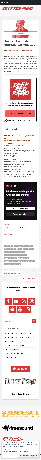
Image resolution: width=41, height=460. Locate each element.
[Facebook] (8, 301)
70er (11, 246)
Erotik (30, 246)
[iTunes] (31, 301)
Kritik (31, 51)
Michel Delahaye (23, 258)
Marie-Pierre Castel (10, 258)
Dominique (18, 246)
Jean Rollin (8, 252)
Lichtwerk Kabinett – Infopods (15, 345)
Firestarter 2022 (10, 358)
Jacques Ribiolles (28, 249)
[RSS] (23, 301)
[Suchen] (34, 321)
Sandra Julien (30, 261)
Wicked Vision (16, 264)
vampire (7, 264)
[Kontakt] (16, 301)
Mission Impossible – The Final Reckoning (19, 333)
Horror (26, 51)
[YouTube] (20, 309)
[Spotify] (12, 309)
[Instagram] (27, 309)
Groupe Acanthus (10, 249)
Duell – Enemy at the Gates (14, 354)
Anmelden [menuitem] (4, 2)
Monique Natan (9, 261)
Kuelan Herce (22, 255)
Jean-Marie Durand (10, 255)
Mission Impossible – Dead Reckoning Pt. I (19, 337)
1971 (6, 246)
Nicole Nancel (20, 261)
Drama (25, 246)
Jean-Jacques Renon (19, 252)
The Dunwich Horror (12, 349)
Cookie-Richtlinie (23, 452)
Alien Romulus (10, 341)
